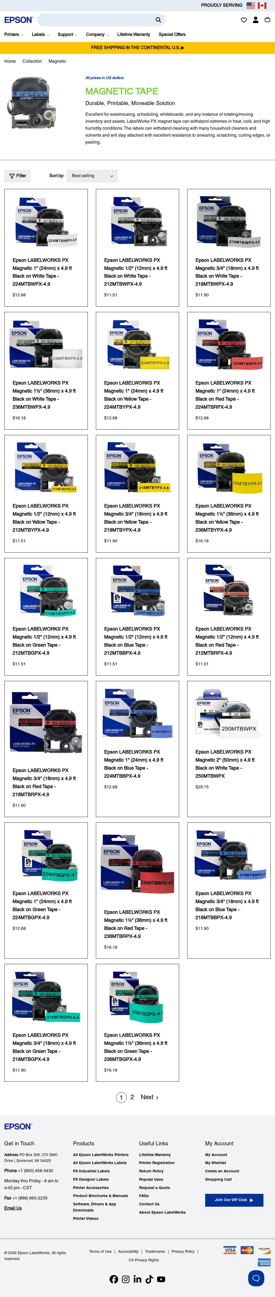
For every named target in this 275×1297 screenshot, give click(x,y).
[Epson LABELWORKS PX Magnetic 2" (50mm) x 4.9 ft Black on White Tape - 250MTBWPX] (228, 713)
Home (10, 62)
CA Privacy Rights (144, 1260)
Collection (32, 62)
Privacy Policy (183, 1252)
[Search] (158, 20)
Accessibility (128, 1252)
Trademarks (155, 1252)
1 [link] (121, 1098)
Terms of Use (100, 1252)
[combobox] (101, 19)
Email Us (13, 1208)
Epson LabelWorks (34, 1253)
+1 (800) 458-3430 (35, 1171)
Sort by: (56, 176)
